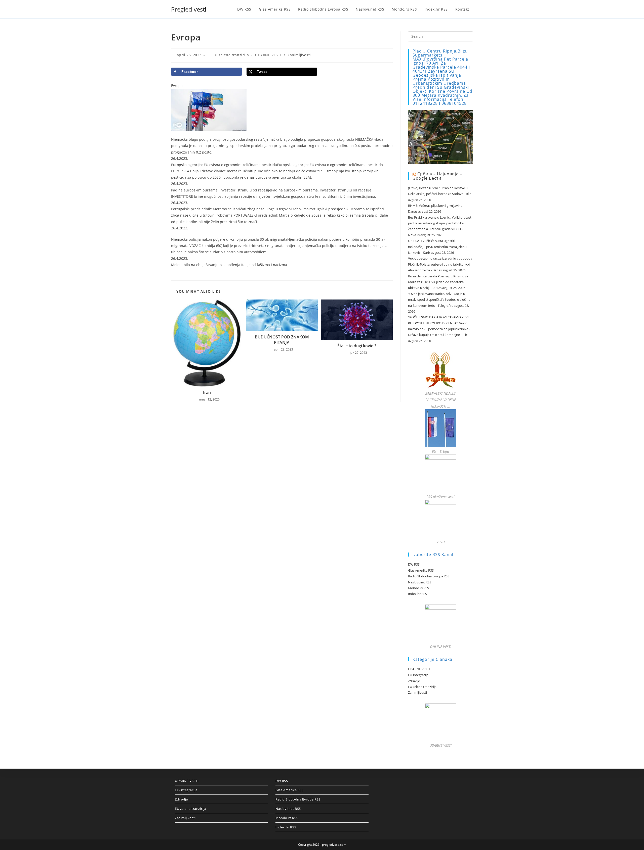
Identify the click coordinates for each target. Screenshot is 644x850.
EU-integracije (418, 675)
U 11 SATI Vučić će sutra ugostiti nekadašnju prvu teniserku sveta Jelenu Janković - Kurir (437, 246)
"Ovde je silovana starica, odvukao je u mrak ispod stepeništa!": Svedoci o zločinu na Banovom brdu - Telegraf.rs (439, 299)
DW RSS (414, 564)
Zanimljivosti (299, 55)
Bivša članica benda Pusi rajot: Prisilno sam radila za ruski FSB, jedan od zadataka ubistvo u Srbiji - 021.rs (439, 282)
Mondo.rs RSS (418, 588)
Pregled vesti (188, 9)
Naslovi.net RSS (419, 582)
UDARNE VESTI (268, 55)
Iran (207, 392)
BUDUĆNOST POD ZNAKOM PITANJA (282, 339)
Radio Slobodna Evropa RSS (428, 576)
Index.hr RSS (417, 593)
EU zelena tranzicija (231, 55)
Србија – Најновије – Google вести (437, 176)
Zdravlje (414, 681)
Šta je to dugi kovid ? (356, 345)
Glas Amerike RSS (421, 570)
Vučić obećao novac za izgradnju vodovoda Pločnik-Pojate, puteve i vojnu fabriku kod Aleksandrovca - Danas (440, 264)
